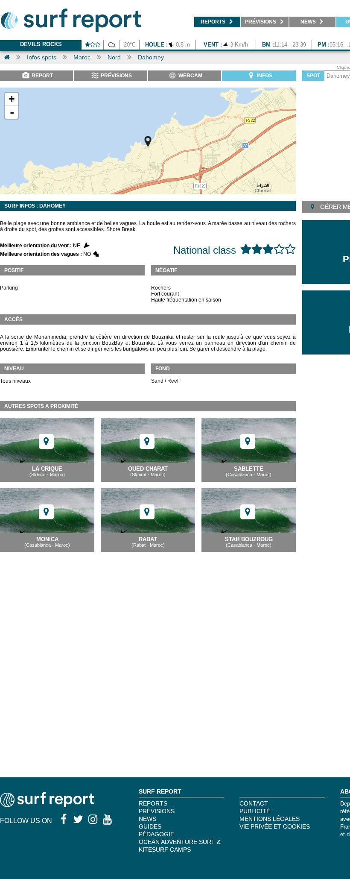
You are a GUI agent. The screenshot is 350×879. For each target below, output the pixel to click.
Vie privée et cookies (274, 826)
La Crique (47, 469)
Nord (114, 57)
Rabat (148, 539)
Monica (47, 539)
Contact (253, 803)
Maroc (81, 57)
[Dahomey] (148, 141)
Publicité (254, 811)
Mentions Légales (269, 818)
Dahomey (151, 57)
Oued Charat (148, 469)
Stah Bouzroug (249, 539)
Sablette (248, 469)
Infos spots (41, 57)
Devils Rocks (41, 44)
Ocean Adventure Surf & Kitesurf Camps (180, 845)
